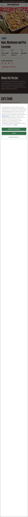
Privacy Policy (5, 116)
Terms (15, 125)
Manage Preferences (14, 137)
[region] (14, 310)
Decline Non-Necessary (14, 129)
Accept (14, 133)
